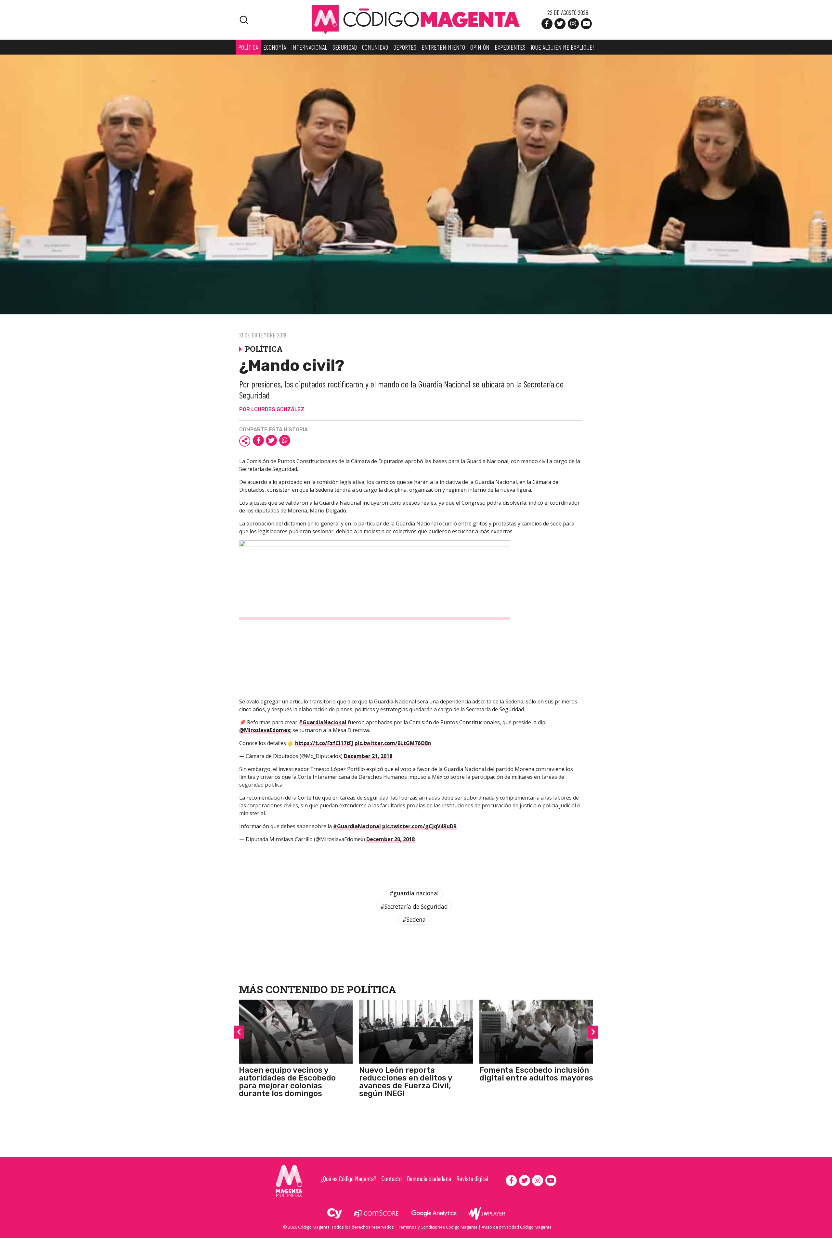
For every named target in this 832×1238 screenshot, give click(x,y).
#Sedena (414, 919)
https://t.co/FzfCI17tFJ (324, 743)
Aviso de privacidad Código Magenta (517, 1227)
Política (371, 989)
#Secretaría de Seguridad (414, 906)
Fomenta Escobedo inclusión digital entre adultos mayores (536, 1074)
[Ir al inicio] (416, 19)
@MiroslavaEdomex (264, 730)
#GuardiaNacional (322, 722)
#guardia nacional (414, 893)
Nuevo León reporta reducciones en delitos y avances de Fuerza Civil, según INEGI (405, 1082)
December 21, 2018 (368, 756)
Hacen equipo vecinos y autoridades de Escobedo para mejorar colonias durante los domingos (287, 1082)
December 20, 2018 (390, 839)
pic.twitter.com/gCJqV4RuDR (419, 826)
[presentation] (239, 1032)
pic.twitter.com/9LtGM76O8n (393, 743)
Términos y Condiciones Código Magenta (437, 1227)
